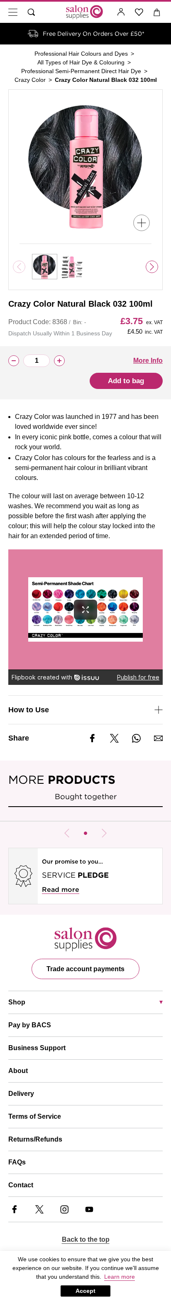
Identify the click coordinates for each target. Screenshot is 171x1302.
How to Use (28, 710)
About (18, 1070)
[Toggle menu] (12, 12)
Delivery (21, 1093)
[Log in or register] (121, 12)
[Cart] (157, 12)
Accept (85, 1290)
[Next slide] (152, 267)
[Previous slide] (66, 833)
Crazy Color (30, 79)
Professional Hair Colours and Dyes (81, 53)
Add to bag (126, 381)
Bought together (86, 796)
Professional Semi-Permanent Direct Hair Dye (81, 71)
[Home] (84, 12)
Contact (20, 1185)
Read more (60, 889)
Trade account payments (85, 968)
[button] (85, 833)
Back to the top (86, 1239)
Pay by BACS (29, 1025)
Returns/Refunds (35, 1139)
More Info (148, 360)
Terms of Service (34, 1116)
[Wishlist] (139, 12)
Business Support (37, 1047)
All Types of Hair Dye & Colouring (81, 62)
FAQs (17, 1162)
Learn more (119, 1276)
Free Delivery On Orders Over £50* (93, 33)
